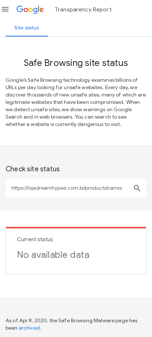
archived (29, 327)
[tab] (27, 27)
